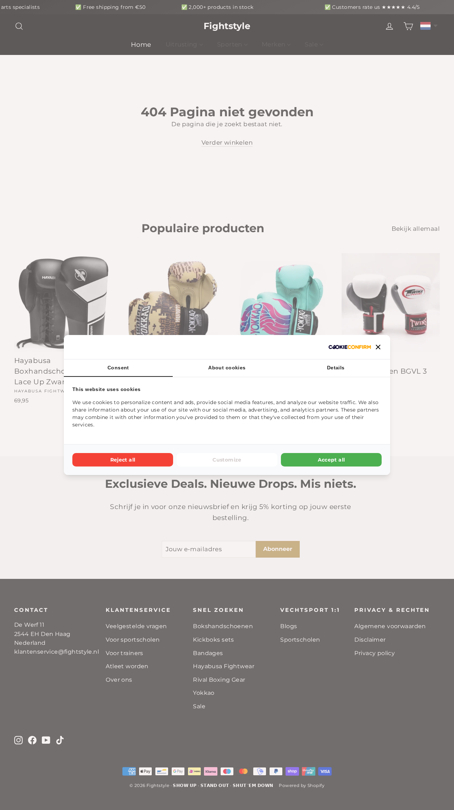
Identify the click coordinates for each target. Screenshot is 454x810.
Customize (226, 460)
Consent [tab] (118, 367)
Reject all (122, 460)
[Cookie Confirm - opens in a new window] (349, 347)
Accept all (331, 460)
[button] (378, 347)
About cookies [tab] (227, 367)
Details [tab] (336, 367)
